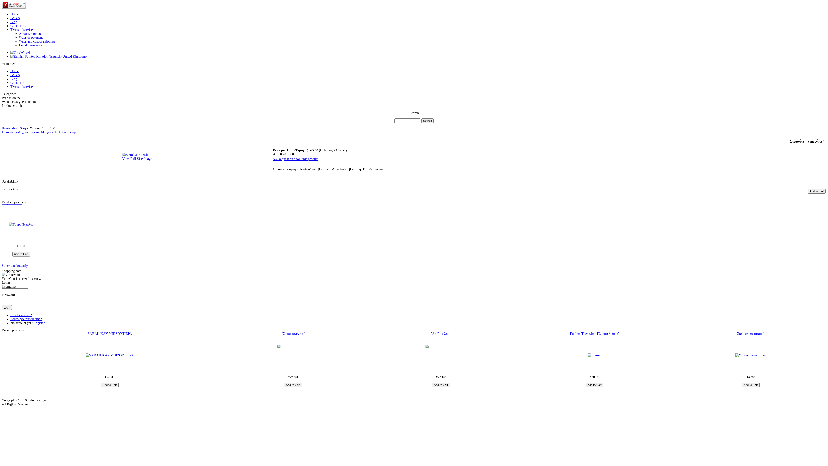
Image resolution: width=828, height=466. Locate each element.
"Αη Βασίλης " (441, 333)
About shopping (30, 33)
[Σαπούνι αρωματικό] (751, 355)
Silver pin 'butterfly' (15, 258)
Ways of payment (31, 37)
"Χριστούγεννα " (293, 333)
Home (6, 128)
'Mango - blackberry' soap (58, 132)
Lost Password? (21, 315)
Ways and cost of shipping (37, 41)
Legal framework (30, 45)
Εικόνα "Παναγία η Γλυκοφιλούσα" (594, 333)
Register (39, 323)
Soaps (24, 128)
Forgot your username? (26, 319)
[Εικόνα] (595, 355)
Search (414, 113)
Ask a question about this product (295, 159)
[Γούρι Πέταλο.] (21, 217)
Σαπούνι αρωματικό (750, 333)
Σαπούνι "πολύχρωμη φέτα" (21, 132)
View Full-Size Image (137, 159)
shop (15, 128)
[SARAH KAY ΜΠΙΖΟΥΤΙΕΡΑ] (110, 355)
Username (9, 286)
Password (8, 295)
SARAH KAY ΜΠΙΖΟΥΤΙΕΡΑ (110, 333)
